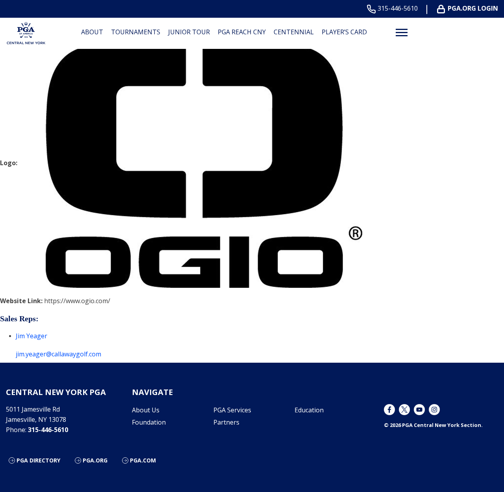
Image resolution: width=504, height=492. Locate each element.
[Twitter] (404, 409)
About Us (145, 410)
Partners (226, 422)
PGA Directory (38, 460)
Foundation (149, 422)
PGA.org (95, 460)
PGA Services (232, 410)
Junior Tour (189, 32)
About (92, 32)
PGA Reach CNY (242, 32)
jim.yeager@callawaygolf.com (58, 354)
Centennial (294, 32)
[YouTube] (419, 409)
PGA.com (143, 460)
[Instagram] (434, 409)
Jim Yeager (31, 336)
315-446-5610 (398, 8)
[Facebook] (389, 409)
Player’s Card (344, 32)
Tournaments (135, 32)
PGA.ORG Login (473, 8)
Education (309, 410)
